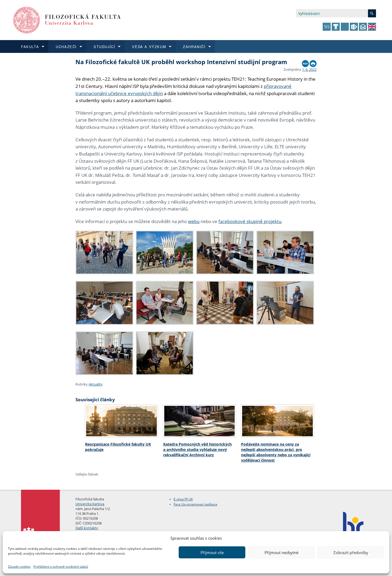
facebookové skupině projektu (249, 221)
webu (193, 221)
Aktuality (96, 384)
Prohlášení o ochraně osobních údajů (60, 566)
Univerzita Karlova (89, 503)
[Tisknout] (313, 62)
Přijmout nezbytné (281, 552)
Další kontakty (86, 528)
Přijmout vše (212, 552)
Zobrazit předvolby (350, 552)
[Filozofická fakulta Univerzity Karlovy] (67, 19)
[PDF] (305, 62)
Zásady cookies (19, 566)
